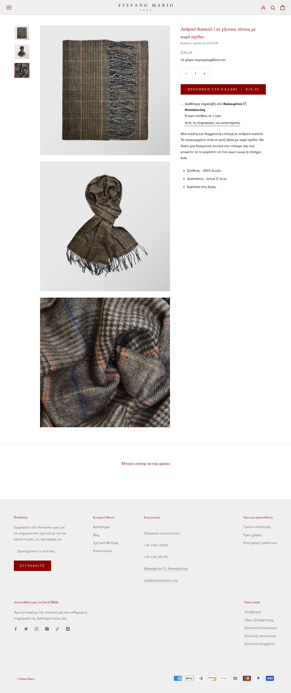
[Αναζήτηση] (273, 7)
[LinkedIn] (68, 629)
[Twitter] (26, 629)
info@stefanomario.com (161, 580)
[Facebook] (15, 629)
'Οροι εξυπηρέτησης (259, 620)
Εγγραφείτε (32, 566)
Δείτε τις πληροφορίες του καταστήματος (212, 123)
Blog (96, 535)
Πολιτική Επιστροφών (260, 628)
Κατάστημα (101, 527)
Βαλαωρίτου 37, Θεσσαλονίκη (166, 568)
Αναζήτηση (252, 612)
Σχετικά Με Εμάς (106, 543)
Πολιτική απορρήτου (259, 644)
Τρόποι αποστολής (257, 527)
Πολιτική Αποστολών (260, 636)
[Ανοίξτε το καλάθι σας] (283, 7)
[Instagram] (36, 629)
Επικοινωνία (102, 551)
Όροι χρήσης (252, 535)
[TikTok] (57, 629)
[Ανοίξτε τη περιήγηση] (9, 7)
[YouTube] (47, 629)
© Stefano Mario (26, 679)
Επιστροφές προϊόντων (260, 543)
